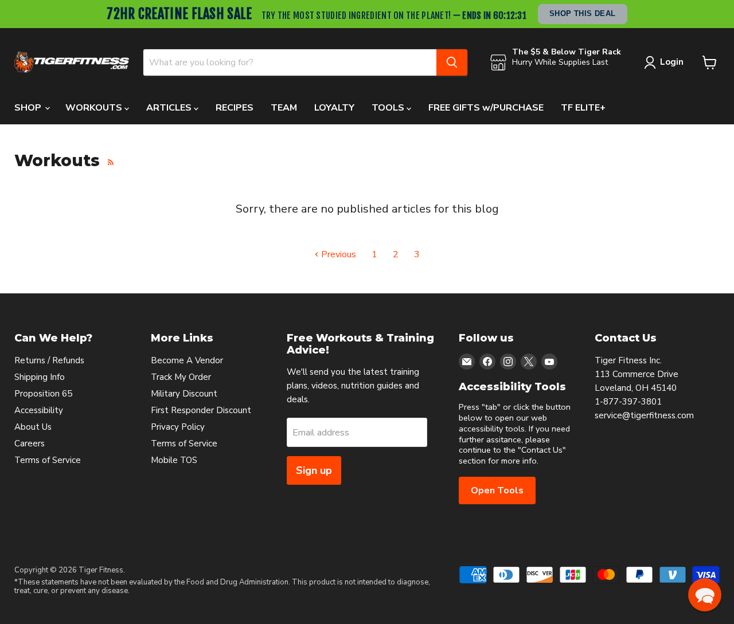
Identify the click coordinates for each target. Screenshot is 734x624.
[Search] (451, 62)
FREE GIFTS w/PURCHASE (486, 107)
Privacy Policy (178, 427)
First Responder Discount (201, 410)
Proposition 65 (43, 393)
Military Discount (184, 393)
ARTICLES (170, 107)
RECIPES (234, 107)
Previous (337, 254)
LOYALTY (334, 107)
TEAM (284, 107)
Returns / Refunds (49, 360)
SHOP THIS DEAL (582, 13)
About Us (33, 427)
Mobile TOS (174, 460)
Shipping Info (39, 377)
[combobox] (289, 62)
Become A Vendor (187, 360)
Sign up (314, 470)
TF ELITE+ (583, 107)
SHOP (29, 107)
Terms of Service (47, 460)
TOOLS (389, 107)
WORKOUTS (94, 107)
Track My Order (181, 377)
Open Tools (497, 490)
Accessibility (38, 410)
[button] (704, 594)
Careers (29, 443)
